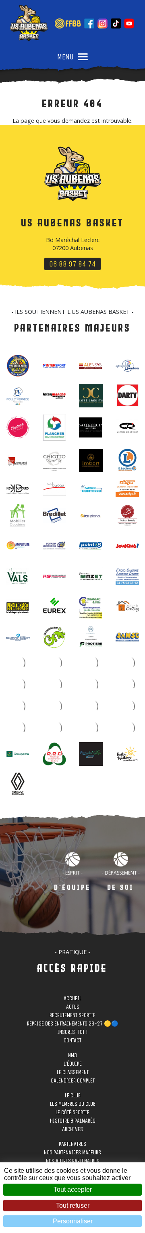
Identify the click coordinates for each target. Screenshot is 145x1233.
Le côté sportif (72, 1113)
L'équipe (73, 1065)
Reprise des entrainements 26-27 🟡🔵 (72, 1024)
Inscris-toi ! (72, 1033)
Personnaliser (73, 1221)
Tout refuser (72, 1205)
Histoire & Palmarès (72, 1122)
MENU (65, 56)
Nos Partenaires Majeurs (72, 1153)
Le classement (73, 1073)
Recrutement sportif (72, 1016)
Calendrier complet (73, 1081)
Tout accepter (73, 1189)
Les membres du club (72, 1105)
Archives (72, 1130)
